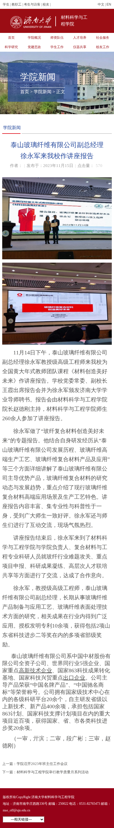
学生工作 (57, 47)
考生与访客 (32, 4)
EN (109, 4)
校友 (46, 4)
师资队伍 (57, 38)
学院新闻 (42, 91)
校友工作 (102, 47)
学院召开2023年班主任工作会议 (42, 764)
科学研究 (11, 47)
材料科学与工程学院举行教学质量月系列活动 (53, 772)
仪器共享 (79, 47)
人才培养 (79, 38)
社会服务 (102, 38)
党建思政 (34, 47)
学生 (6, 4)
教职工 (17, 4)
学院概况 (34, 38)
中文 (101, 4)
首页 (11, 38)
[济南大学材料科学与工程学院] (32, 22)
